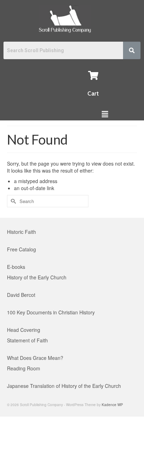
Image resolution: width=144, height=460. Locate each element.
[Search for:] (47, 201)
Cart (93, 93)
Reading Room (23, 368)
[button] (104, 113)
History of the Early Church (36, 277)
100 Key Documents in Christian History (51, 312)
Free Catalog (21, 249)
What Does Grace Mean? (35, 357)
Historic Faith (21, 231)
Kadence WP (112, 404)
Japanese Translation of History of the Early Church (64, 385)
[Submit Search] (12, 201)
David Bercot (21, 294)
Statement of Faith (27, 340)
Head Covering (23, 329)
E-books (16, 266)
